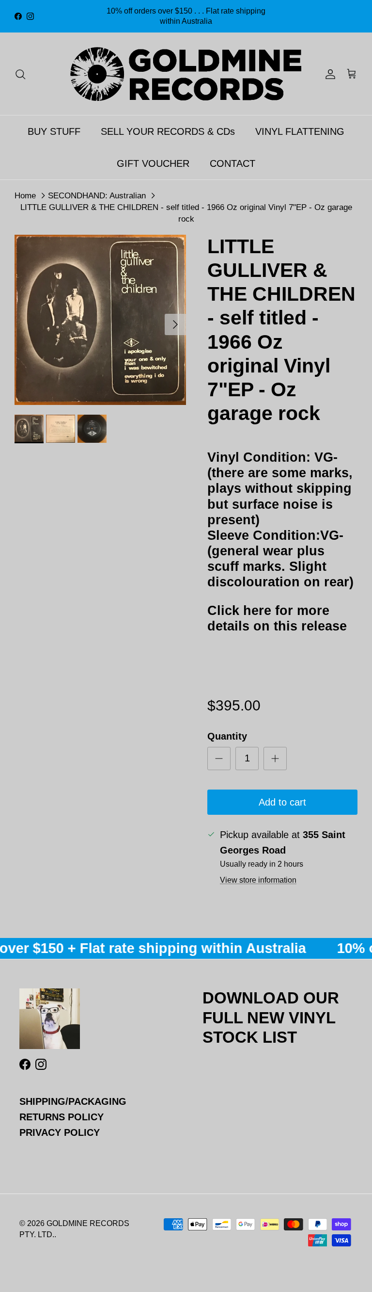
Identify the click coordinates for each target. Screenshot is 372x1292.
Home (25, 195)
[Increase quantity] (275, 758)
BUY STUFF (54, 131)
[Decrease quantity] (219, 758)
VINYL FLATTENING (299, 131)
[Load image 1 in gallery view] (100, 320)
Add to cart (282, 802)
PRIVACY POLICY (59, 1132)
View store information (258, 880)
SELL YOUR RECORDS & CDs (168, 131)
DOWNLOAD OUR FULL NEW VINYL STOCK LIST (270, 1017)
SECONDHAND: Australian (97, 195)
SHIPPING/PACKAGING (72, 1101)
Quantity (227, 736)
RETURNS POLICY (61, 1117)
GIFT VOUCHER (153, 163)
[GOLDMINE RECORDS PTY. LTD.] (186, 73)
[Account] (328, 73)
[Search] (20, 73)
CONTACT (232, 163)
